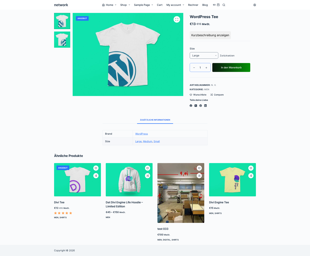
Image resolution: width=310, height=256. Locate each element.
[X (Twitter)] (196, 105)
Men (206, 89)
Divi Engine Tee (219, 202)
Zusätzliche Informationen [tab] (155, 120)
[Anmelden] (254, 5)
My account (173, 4)
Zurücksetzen (227, 55)
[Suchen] (224, 5)
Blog (205, 4)
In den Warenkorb (231, 67)
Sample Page (142, 4)
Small (157, 141)
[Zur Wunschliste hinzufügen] (95, 168)
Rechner (193, 4)
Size (192, 48)
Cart (159, 4)
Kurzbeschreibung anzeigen (210, 35)
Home (109, 4)
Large (138, 141)
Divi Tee (59, 202)
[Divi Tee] (77, 179)
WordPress (141, 133)
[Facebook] (191, 105)
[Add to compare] (95, 175)
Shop (123, 4)
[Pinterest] (200, 105)
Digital (166, 240)
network (61, 5)
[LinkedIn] (205, 105)
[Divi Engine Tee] (232, 179)
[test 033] (180, 193)
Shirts (63, 217)
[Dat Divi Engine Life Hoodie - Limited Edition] (129, 179)
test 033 (162, 228)
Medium (147, 141)
